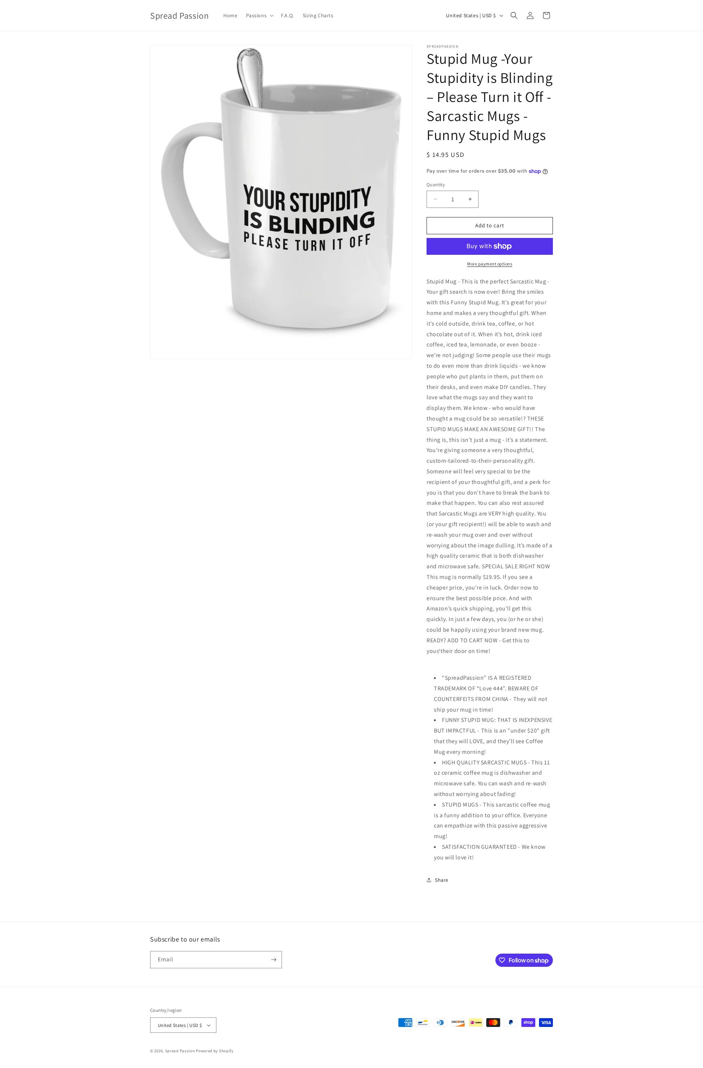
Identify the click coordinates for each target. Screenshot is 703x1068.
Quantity (436, 184)
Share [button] (442, 880)
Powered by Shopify (215, 1050)
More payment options (489, 264)
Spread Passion (180, 1050)
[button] (259, 15)
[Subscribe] (273, 959)
